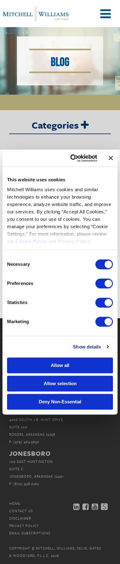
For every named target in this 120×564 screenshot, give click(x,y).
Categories (56, 125)
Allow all (60, 365)
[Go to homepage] (35, 21)
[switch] (104, 283)
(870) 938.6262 (26, 483)
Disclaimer (20, 518)
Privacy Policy (24, 525)
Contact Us (21, 510)
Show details (87, 346)
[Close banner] (111, 158)
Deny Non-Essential (60, 401)
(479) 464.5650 (26, 441)
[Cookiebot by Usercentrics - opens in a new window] (72, 158)
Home (14, 503)
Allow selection (60, 383)
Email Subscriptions (29, 533)
